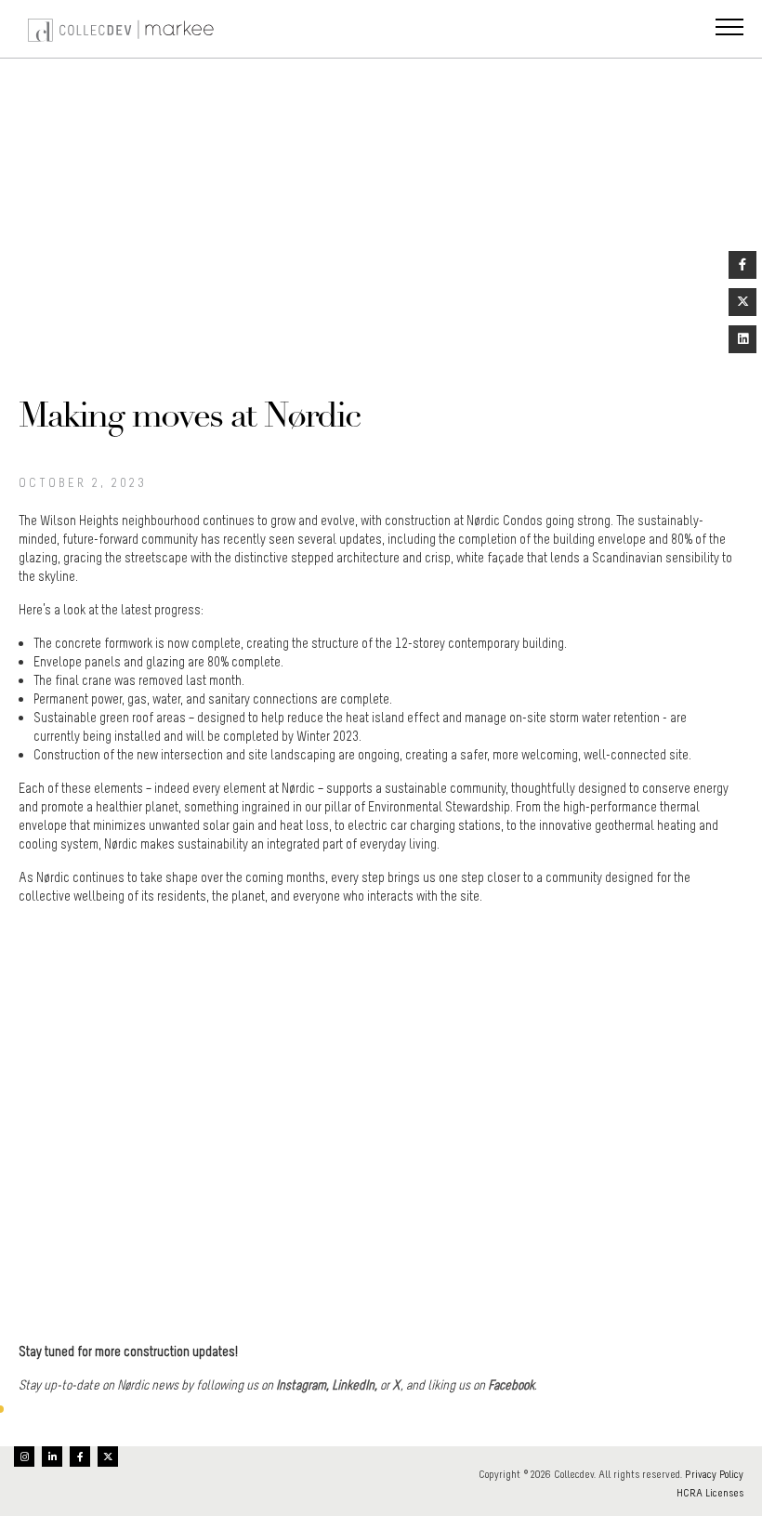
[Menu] (729, 29)
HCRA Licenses (710, 1492)
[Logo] (123, 28)
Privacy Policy (714, 1474)
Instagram (301, 1385)
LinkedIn (353, 1385)
